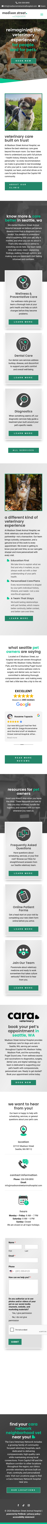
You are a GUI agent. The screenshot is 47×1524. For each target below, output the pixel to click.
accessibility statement (23, 1517)
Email (12, 1256)
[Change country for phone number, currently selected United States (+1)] (11, 1271)
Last (26, 1251)
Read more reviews (23, 759)
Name (12, 1242)
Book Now (23, 61)
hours (43, 6)
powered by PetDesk (16, 1514)
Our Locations (23, 1490)
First (10, 1251)
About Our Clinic (18, 186)
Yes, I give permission (22, 1313)
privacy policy (33, 1514)
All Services (23, 450)
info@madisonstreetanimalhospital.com (20, 6)
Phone (12, 1266)
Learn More (23, 322)
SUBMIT (15, 1342)
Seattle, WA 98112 (23, 1149)
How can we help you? (20, 1277)
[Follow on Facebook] (18, 1505)
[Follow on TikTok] (23, 1505)
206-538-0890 (24, 3)
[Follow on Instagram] (29, 1505)
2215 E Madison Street (23, 1146)
